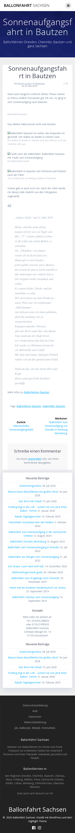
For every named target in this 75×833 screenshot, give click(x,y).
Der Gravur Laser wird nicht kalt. (26, 566)
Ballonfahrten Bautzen (36, 392)
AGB (35, 711)
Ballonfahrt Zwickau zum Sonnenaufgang (35, 597)
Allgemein (40, 83)
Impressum (35, 716)
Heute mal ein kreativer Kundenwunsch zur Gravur (37, 587)
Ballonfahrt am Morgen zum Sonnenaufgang (33, 556)
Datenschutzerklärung (35, 705)
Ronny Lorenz (25, 83)
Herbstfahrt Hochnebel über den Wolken (31, 522)
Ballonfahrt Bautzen (54, 406)
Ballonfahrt (26, 5)
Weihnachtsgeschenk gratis (27, 572)
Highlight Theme (37, 821)
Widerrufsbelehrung (35, 722)
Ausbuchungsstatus (31, 485)
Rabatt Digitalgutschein (28, 516)
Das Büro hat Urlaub (30, 501)
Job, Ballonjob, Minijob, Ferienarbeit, (35, 728)
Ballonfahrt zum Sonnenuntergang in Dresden (33, 547)
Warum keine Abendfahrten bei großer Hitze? (33, 491)
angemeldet (35, 458)
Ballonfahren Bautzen (29, 406)
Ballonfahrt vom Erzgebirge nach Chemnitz (35, 578)
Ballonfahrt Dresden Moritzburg (28, 541)
